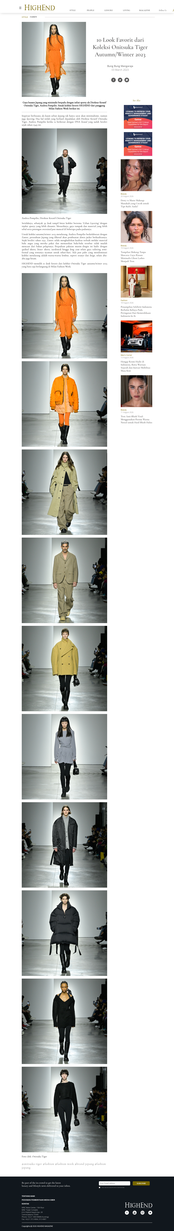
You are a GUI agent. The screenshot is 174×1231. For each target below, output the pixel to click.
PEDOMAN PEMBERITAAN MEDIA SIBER (38, 1200)
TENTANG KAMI (28, 1196)
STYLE (25, 17)
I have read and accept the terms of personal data (112, 1187)
